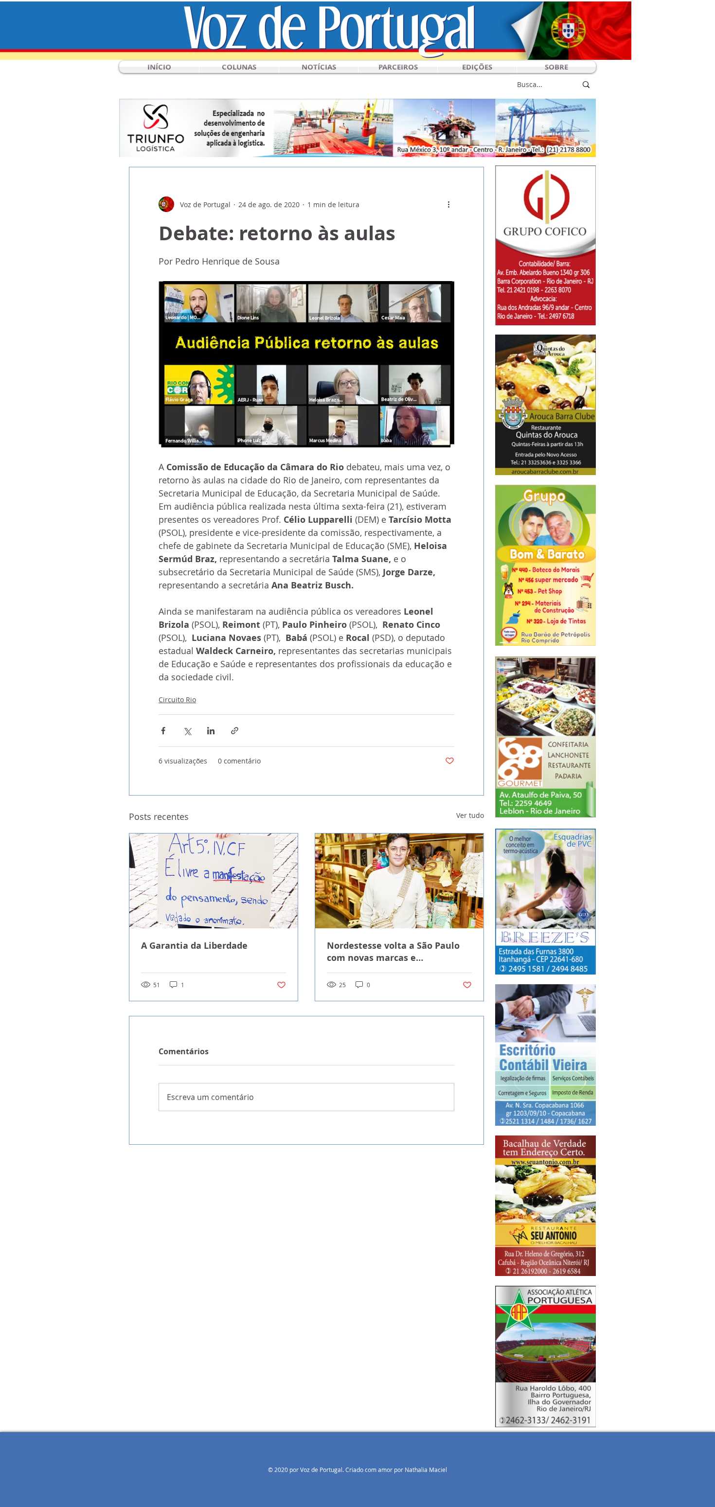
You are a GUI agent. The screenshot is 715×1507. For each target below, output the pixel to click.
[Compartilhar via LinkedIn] (210, 730)
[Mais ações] (448, 204)
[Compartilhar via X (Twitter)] (187, 730)
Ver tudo (470, 815)
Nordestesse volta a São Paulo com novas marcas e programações (393, 952)
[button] (239, 67)
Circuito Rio (177, 699)
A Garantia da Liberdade (194, 946)
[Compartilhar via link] (234, 730)
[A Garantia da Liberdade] (213, 880)
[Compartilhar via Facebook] (163, 730)
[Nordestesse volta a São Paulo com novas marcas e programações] (399, 880)
